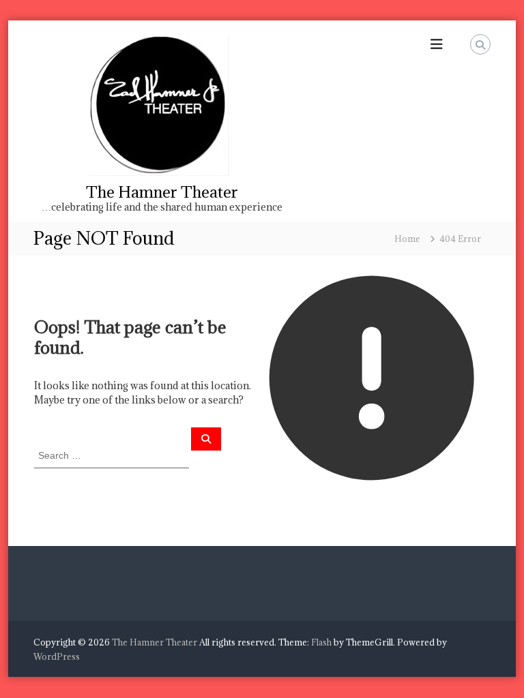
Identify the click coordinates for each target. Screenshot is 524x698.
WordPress (56, 656)
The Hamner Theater (162, 191)
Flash (321, 642)
